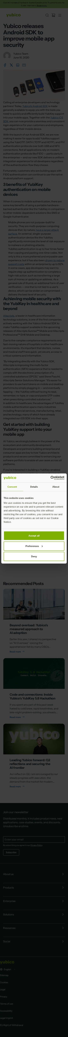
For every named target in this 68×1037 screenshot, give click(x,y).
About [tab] (55, 486)
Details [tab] (34, 486)
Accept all (34, 535)
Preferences (32, 546)
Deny (34, 556)
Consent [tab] (12, 486)
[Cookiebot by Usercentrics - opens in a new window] (50, 478)
